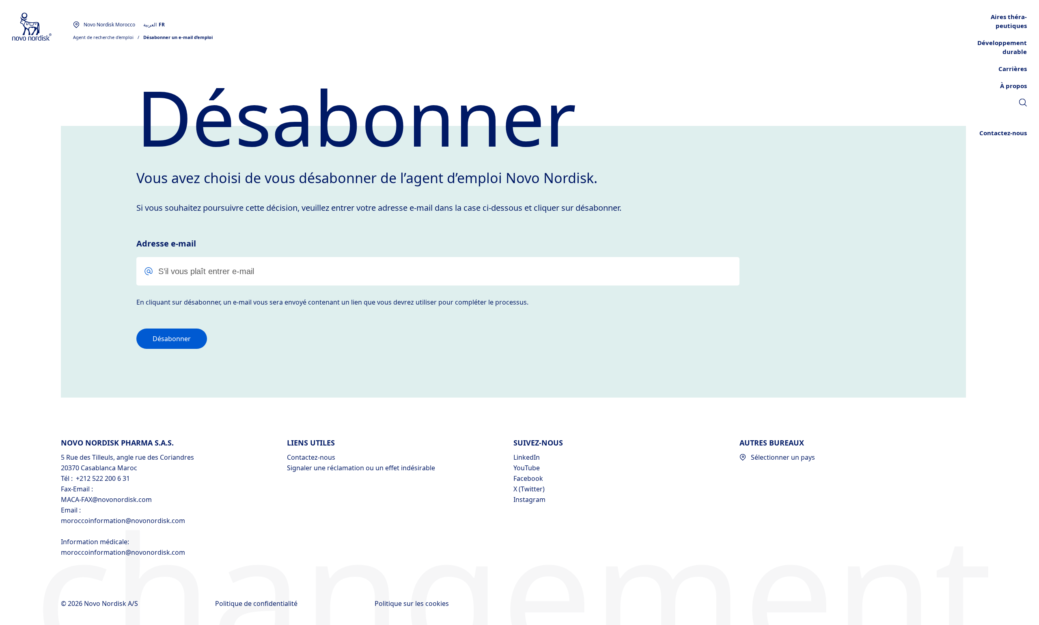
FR (162, 24)
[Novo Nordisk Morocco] (42, 27)
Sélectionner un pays (783, 457)
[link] (1023, 103)
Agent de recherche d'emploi (103, 37)
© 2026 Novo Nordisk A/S (100, 603)
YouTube (526, 467)
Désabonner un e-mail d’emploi (178, 37)
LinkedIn (526, 457)
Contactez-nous (311, 457)
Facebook (528, 478)
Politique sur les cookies (413, 603)
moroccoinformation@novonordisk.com (123, 520)
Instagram (529, 499)
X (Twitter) (529, 488)
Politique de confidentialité (257, 603)
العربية (150, 24)
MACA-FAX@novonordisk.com (106, 499)
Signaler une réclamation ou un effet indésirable (361, 467)
